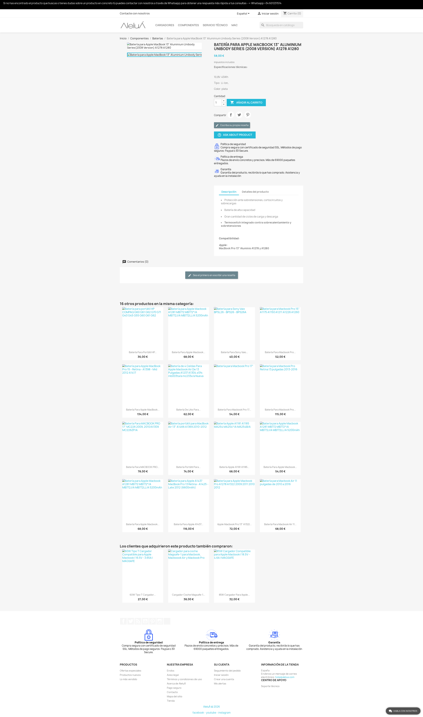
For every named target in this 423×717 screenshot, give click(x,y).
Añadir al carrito (246, 102)
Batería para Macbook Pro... (280, 352)
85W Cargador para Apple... (234, 594)
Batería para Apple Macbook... (188, 352)
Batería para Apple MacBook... (142, 409)
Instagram (159, 621)
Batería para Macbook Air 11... (280, 524)
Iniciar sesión (221, 674)
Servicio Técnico (215, 25)
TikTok (167, 621)
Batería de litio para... (188, 409)
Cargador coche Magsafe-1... (188, 594)
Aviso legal (173, 674)
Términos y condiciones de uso (184, 679)
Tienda (171, 700)
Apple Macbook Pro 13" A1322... (234, 524)
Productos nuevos (130, 674)
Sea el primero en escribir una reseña (213, 275)
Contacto (172, 692)
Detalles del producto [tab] (255, 192)
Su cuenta (221, 664)
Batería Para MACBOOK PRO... (142, 467)
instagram (224, 712)
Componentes (188, 25)
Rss (138, 621)
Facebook (123, 621)
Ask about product (234, 135)
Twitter (130, 621)
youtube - (212, 712)
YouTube (145, 621)
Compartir (231, 114)
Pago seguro (174, 687)
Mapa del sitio (174, 696)
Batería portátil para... (188, 467)
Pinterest (247, 114)
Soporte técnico (270, 686)
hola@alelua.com (284, 677)
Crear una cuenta (224, 679)
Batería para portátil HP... (143, 352)
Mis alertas (220, 683)
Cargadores (164, 25)
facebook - (199, 712)
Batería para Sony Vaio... (234, 352)
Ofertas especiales (130, 670)
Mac (234, 25)
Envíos (170, 670)
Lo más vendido (128, 679)
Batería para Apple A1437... (188, 524)
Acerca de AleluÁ (176, 683)
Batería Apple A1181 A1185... (234, 467)
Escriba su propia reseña (234, 125)
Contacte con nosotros (135, 13)
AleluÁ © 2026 (211, 706)
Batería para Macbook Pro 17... (234, 409)
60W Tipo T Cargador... (143, 594)
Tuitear (239, 114)
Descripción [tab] (228, 192)
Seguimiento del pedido (227, 670)
